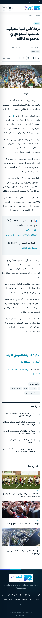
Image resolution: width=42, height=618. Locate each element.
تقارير (4, 595)
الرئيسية (38, 15)
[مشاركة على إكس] (28, 58)
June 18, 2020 (29, 247)
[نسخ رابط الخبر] (17, 58)
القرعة (12, 116)
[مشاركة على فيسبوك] (33, 58)
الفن (31, 599)
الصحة (37, 599)
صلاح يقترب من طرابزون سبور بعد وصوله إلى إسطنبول (23, 523)
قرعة (25, 388)
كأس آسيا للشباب (16, 388)
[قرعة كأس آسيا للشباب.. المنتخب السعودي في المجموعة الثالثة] (39, 388)
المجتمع (17, 599)
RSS (21, 604)
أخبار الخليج (28, 595)
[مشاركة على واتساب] (23, 58)
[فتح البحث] (10, 8)
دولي (20, 595)
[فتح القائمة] (4, 8)
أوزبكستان (32, 388)
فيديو (5, 599)
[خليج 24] (31, 8)
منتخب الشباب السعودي (32, 393)
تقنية (10, 599)
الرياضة (24, 599)
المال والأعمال (12, 595)
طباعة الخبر (6, 58)
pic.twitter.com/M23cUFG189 (21, 235)
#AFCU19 (31, 230)
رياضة (30, 15)
